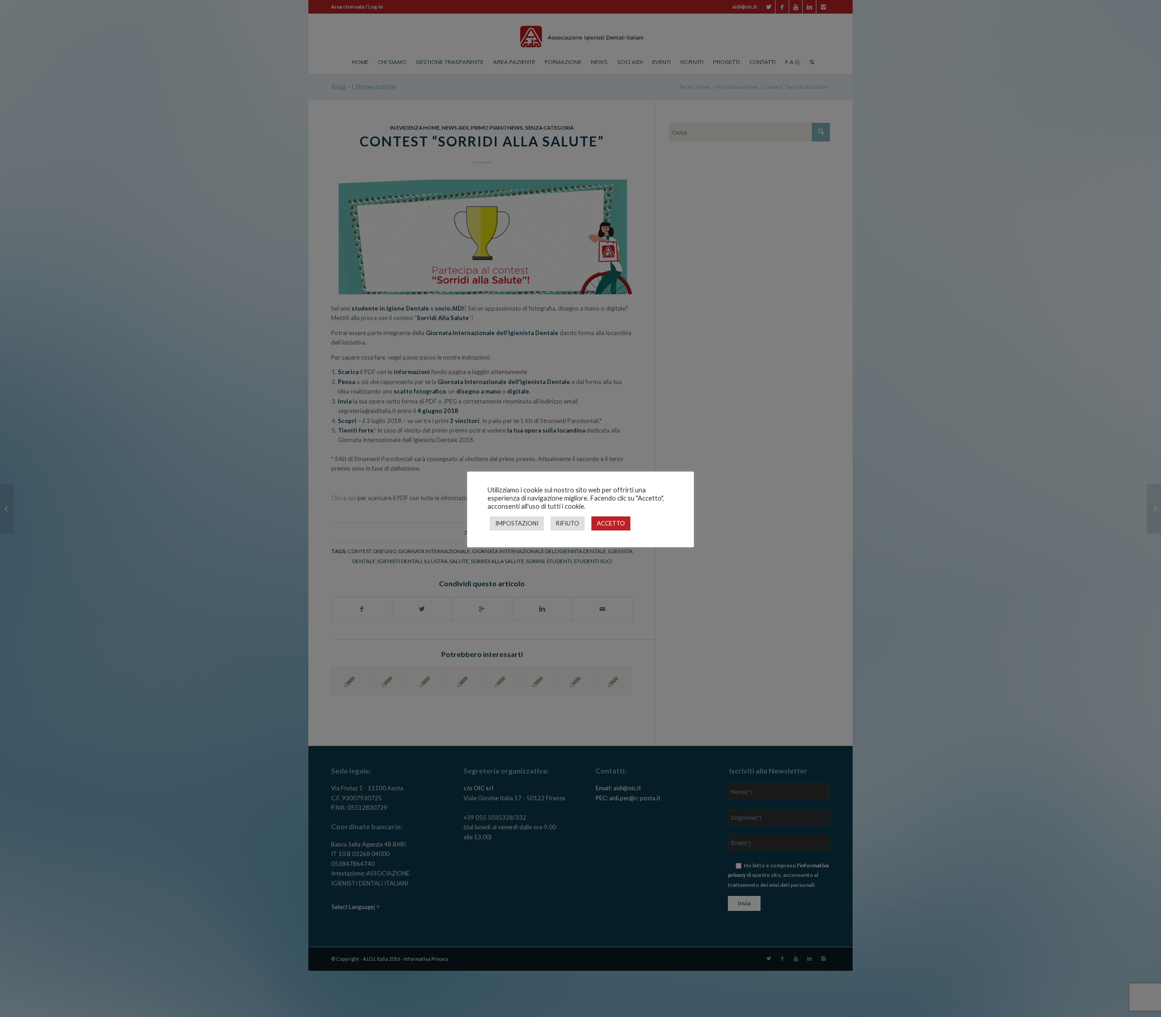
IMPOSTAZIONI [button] (516, 523)
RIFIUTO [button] (567, 523)
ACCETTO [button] (611, 523)
